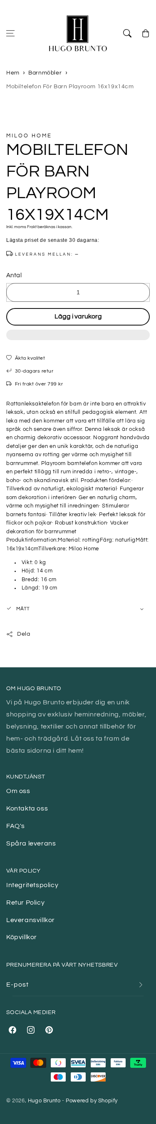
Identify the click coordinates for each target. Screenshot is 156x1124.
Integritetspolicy (32, 885)
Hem (13, 73)
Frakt (32, 227)
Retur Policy (25, 902)
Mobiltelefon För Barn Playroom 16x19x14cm (70, 87)
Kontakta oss (27, 808)
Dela (23, 634)
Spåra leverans (31, 843)
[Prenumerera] (140, 984)
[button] (78, 339)
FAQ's (15, 826)
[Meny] (10, 33)
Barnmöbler (45, 73)
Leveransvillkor (30, 920)
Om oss (18, 791)
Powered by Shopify (92, 1101)
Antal (14, 275)
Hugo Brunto (44, 1101)
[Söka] (127, 33)
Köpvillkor (21, 937)
